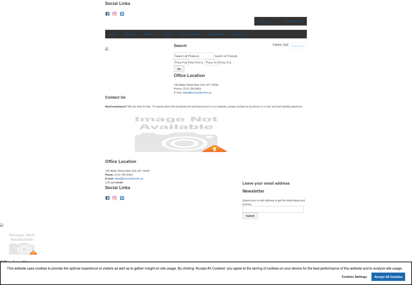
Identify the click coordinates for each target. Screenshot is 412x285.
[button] (280, 45)
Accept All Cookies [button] (388, 276)
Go (179, 69)
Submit (250, 216)
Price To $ (225, 62)
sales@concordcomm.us (197, 92)
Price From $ (195, 62)
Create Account (294, 21)
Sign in (263, 21)
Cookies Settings (354, 276)
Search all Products (226, 56)
